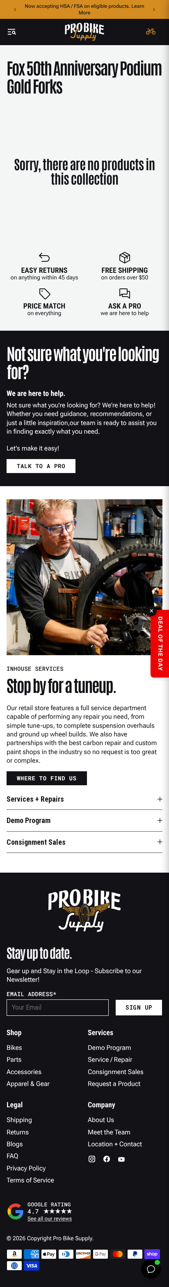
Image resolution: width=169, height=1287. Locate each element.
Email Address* (32, 994)
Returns (18, 1132)
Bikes (14, 1048)
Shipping (19, 1120)
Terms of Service (30, 1180)
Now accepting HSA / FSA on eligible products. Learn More (84, 9)
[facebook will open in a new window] (107, 1159)
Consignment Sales (116, 1072)
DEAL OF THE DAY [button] (160, 643)
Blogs (15, 1144)
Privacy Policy (26, 1168)
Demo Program (109, 1048)
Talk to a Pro (41, 466)
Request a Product (114, 1084)
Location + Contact (115, 1144)
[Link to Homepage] (84, 32)
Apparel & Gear (28, 1084)
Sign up (139, 1007)
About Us (101, 1120)
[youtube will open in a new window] (121, 1159)
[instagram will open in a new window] (92, 1159)
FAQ (12, 1156)
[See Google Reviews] (84, 1211)
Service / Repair (110, 1059)
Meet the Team (109, 1132)
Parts (14, 1059)
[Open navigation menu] (11, 32)
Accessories (24, 1072)
